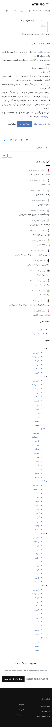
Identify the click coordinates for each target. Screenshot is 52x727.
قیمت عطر (40, 116)
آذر (38, 413)
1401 (43, 533)
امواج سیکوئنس (44, 204)
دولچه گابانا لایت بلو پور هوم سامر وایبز (34, 214)
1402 (43, 481)
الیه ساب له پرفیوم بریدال (40, 224)
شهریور (36, 372)
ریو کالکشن (41, 52)
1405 (43, 348)
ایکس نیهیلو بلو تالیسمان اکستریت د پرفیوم (32, 254)
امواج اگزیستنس (43, 294)
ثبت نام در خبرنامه (13, 679)
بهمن (37, 421)
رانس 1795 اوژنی (43, 244)
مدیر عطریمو (24, 11)
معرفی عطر (40, 329)
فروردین (36, 352)
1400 (43, 585)
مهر (38, 405)
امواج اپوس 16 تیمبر (42, 284)
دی (38, 417)
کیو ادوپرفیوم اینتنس (41, 315)
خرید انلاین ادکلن (39, 124)
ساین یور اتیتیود (43, 274)
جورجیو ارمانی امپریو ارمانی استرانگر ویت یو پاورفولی (29, 305)
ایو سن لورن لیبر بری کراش (39, 174)
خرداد (37, 360)
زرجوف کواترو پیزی (43, 194)
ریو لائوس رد (27, 20)
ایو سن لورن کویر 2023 (41, 234)
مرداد (37, 368)
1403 (43, 429)
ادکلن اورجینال (44, 104)
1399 (43, 638)
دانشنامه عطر (39, 333)
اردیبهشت (35, 356)
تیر (38, 364)
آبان (37, 409)
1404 (43, 376)
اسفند (37, 425)
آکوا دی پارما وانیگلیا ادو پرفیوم (38, 264)
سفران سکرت (45, 184)
